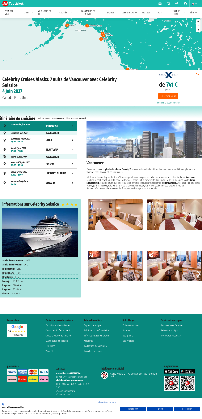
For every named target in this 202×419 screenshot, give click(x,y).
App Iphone (128, 335)
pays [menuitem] (160, 12)
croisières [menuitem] (64, 12)
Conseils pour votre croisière (58, 335)
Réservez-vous (168, 96)
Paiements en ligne (169, 330)
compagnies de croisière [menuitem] (88, 13)
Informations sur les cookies (97, 335)
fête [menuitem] (192, 12)
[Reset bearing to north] (198, 30)
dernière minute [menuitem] (9, 13)
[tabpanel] (144, 155)
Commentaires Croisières (172, 325)
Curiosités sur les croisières (58, 325)
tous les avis (17, 334)
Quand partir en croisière (57, 340)
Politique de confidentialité (96, 330)
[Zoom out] (198, 26)
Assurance (88, 340)
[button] (139, 222)
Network (126, 330)
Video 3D (49, 351)
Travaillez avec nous (93, 351)
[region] (101, 47)
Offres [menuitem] (27, 12)
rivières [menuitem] (146, 12)
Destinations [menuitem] (128, 12)
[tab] (38, 126)
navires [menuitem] (110, 12)
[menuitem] (160, 3)
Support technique (92, 325)
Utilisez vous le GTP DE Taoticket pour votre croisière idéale (133, 375)
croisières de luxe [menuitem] (44, 13)
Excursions (50, 346)
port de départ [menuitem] (176, 13)
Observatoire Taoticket (171, 335)
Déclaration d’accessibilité (95, 346)
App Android (128, 340)
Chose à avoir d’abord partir (58, 330)
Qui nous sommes (131, 325)
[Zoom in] (198, 21)
